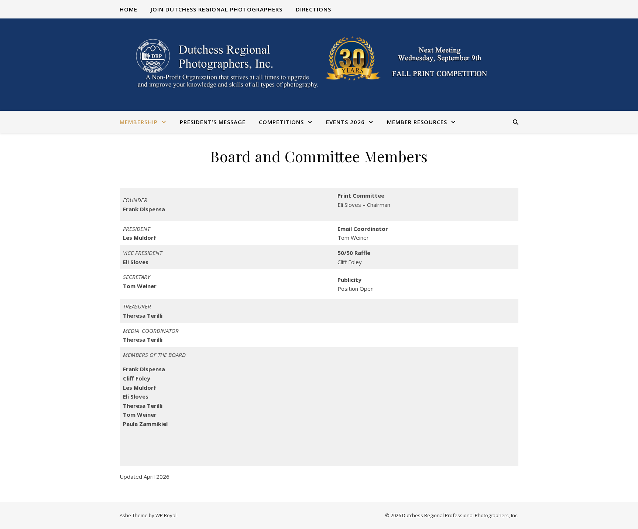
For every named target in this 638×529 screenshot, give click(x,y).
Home (128, 9)
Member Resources (417, 122)
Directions (313, 9)
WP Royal (165, 515)
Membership (139, 122)
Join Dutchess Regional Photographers (216, 9)
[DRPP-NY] (319, 64)
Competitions (281, 122)
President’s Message (213, 122)
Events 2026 (345, 122)
